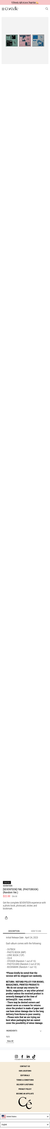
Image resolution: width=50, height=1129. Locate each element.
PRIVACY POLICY (25, 1089)
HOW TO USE (36, 931)
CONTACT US (25, 1066)
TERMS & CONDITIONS (25, 1080)
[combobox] (25, 1116)
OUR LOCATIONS (25, 1071)
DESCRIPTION (13, 931)
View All (10, 1041)
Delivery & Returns (25, 1084)
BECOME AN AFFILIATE (25, 1094)
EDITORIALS (25, 1075)
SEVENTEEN (7, 886)
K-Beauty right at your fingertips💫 (25, 2)
